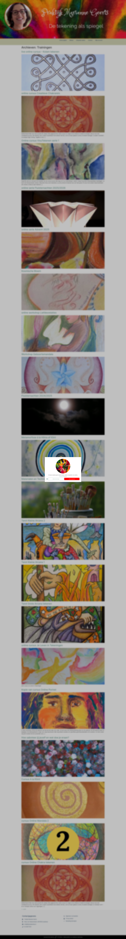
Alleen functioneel (56, 478)
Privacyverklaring (63, 476)
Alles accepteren (72, 478)
